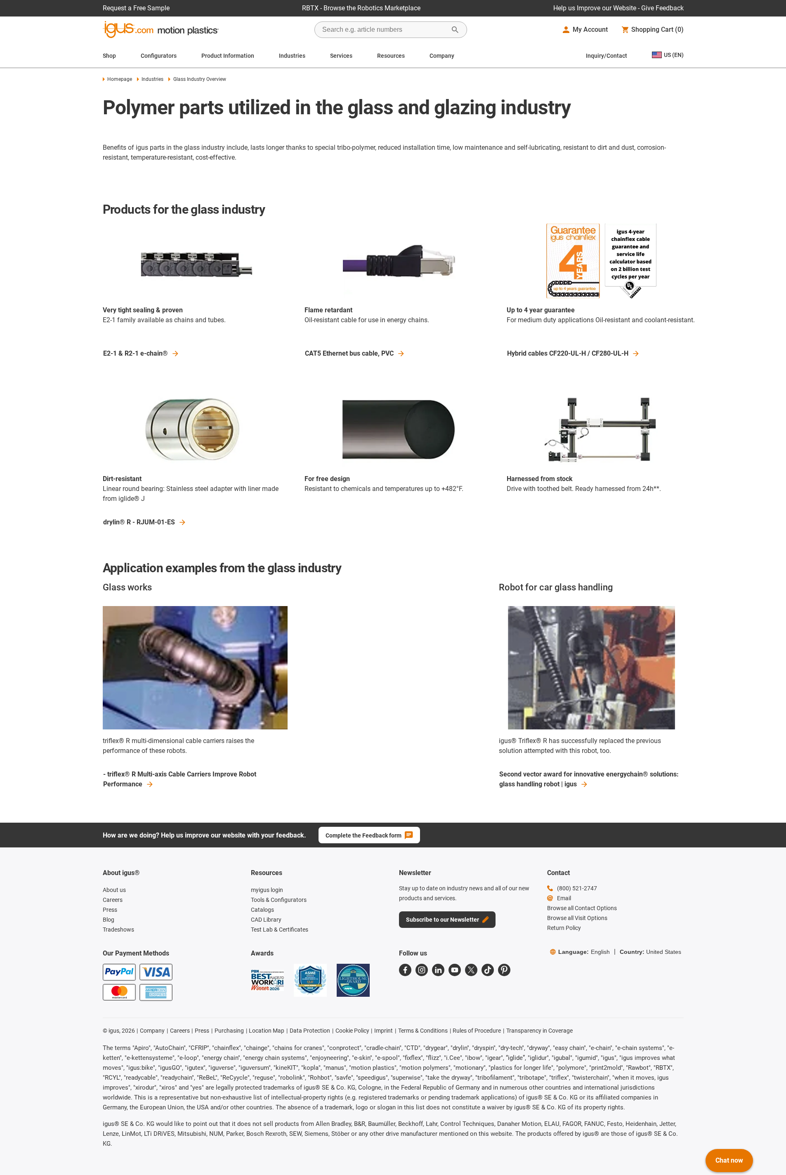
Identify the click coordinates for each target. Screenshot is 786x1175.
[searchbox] (384, 30)
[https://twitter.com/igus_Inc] (471, 970)
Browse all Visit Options (577, 918)
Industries (292, 55)
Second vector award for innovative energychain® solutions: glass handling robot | (589, 779)
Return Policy (564, 928)
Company (442, 55)
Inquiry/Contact (606, 55)
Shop (109, 55)
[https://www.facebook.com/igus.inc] (405, 970)
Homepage (119, 79)
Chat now (729, 1160)
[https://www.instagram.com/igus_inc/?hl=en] (421, 970)
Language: (584, 951)
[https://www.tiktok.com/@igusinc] (488, 970)
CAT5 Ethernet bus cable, (349, 353)
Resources (391, 55)
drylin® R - (139, 522)
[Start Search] (455, 30)
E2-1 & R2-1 (135, 353)
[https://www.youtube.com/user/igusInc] (454, 970)
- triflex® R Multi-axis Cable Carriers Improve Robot (179, 779)
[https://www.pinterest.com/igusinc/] (504, 970)
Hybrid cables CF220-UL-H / (567, 353)
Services (341, 55)
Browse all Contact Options (582, 908)
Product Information (227, 55)
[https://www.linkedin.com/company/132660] (438, 970)
